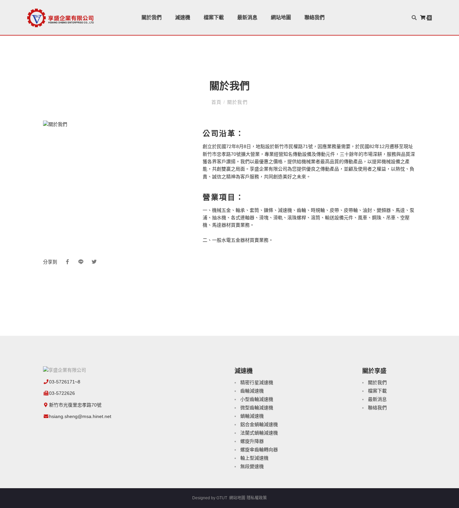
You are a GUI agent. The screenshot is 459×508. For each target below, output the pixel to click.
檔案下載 (214, 17)
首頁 (217, 102)
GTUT (221, 498)
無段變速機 (252, 466)
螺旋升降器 (252, 441)
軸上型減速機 (254, 458)
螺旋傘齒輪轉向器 (259, 449)
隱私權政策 (257, 498)
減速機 (182, 17)
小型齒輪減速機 (256, 399)
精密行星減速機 (256, 382)
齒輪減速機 (252, 391)
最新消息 (247, 17)
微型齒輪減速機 (256, 407)
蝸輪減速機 (252, 416)
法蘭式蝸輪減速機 (259, 432)
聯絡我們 (314, 17)
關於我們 (151, 17)
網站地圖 (281, 17)
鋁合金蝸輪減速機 (259, 424)
